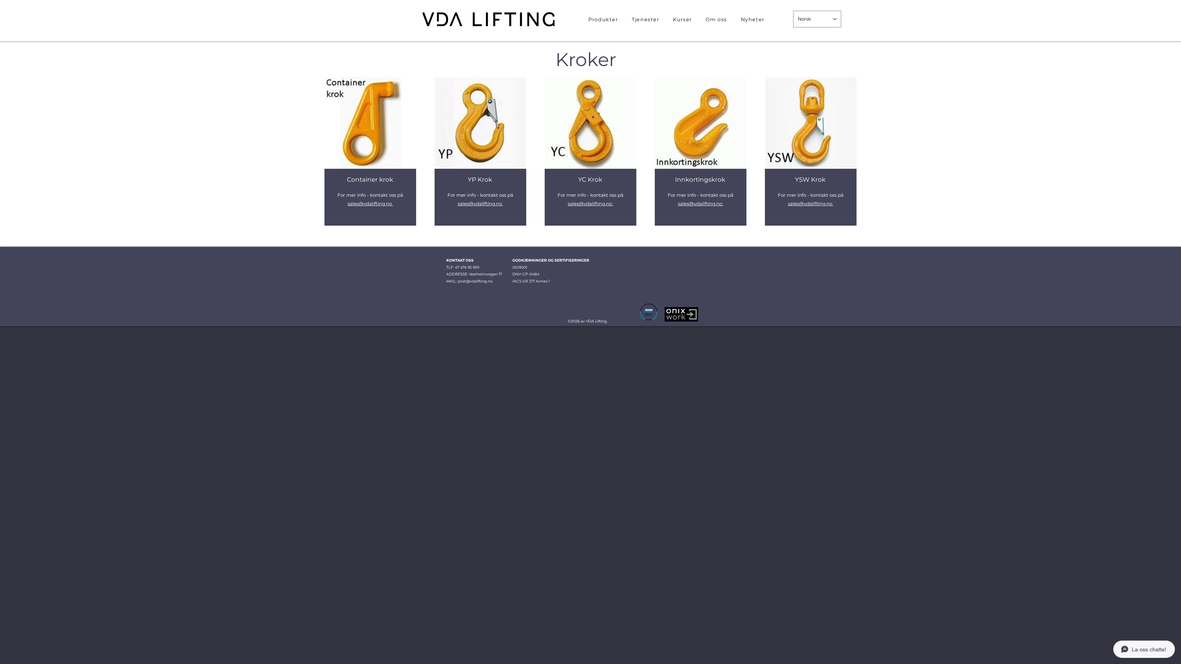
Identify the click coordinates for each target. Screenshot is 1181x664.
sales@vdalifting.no (370, 204)
